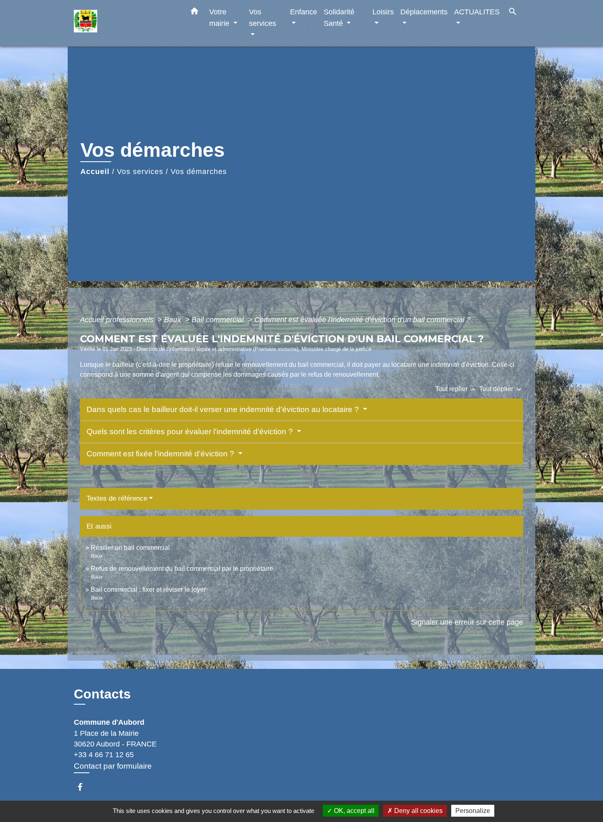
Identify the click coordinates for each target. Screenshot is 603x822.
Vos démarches (199, 171)
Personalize (472, 810)
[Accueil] (125, 23)
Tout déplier (501, 388)
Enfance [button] (303, 11)
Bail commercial (219, 320)
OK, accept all (353, 810)
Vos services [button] (262, 17)
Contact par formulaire (113, 766)
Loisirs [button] (383, 11)
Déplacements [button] (424, 11)
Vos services (140, 171)
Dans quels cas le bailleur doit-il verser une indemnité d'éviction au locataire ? (224, 409)
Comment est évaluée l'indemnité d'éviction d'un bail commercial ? (362, 320)
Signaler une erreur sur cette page (467, 622)
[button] (194, 13)
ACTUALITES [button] (477, 11)
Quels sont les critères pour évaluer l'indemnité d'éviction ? (191, 431)
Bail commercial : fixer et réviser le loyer (148, 589)
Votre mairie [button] (220, 17)
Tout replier (456, 388)
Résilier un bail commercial (130, 547)
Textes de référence (117, 498)
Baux (173, 320)
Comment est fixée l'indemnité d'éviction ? (161, 453)
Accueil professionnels (117, 320)
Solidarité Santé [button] (339, 17)
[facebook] (84, 787)
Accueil (95, 171)
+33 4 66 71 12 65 (104, 755)
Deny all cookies (418, 810)
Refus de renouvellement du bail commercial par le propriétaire (182, 568)
